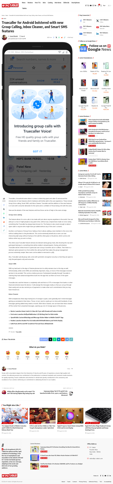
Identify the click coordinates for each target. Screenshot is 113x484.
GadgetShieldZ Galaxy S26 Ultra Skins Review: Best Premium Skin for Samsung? (99, 151)
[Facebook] (86, 5)
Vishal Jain (82, 197)
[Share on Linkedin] (4, 218)
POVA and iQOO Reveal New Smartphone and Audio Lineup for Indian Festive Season (87, 192)
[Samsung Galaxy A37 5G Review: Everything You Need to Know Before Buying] (34, 449)
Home (3, 15)
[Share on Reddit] (62, 37)
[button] (101, 5)
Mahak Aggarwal (84, 215)
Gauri (81, 187)
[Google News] (86, 34)
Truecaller (19, 332)
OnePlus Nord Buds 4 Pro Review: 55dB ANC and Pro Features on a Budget (61, 464)
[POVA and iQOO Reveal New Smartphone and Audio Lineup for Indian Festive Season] (106, 193)
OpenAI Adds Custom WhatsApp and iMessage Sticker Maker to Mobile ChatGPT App (37, 317)
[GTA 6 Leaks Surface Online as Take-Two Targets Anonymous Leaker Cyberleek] (43, 415)
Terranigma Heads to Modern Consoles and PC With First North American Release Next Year (14, 428)
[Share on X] (56, 37)
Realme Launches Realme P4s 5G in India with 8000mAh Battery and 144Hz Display (36, 320)
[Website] (72, 368)
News (6, 15)
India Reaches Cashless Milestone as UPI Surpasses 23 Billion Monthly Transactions (88, 202)
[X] (88, 5)
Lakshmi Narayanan (85, 223)
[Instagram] (93, 5)
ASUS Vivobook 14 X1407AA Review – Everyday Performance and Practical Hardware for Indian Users (98, 131)
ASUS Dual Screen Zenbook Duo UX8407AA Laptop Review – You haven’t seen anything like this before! (99, 141)
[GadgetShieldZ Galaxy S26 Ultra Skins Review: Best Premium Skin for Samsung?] (82, 151)
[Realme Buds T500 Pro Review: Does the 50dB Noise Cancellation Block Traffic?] (82, 161)
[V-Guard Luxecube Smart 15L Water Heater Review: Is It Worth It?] (34, 457)
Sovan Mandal (14, 36)
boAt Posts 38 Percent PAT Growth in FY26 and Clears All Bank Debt (32, 324)
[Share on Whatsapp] (59, 37)
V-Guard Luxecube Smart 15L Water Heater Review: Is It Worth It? (59, 455)
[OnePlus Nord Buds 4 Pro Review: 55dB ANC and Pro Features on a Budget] (34, 466)
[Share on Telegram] (4, 226)
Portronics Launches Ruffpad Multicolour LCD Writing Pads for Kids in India (34, 314)
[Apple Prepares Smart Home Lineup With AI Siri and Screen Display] (70, 415)
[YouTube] (90, 5)
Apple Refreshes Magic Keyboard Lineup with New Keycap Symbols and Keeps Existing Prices (98, 428)
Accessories (67, 422)
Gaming (5, 422)
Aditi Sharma (83, 178)
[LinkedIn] (95, 5)
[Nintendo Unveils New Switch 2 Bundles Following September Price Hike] (106, 213)
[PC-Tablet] (10, 5)
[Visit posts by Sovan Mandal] (4, 37)
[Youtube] (103, 27)
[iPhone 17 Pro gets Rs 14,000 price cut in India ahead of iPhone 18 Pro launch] (106, 185)
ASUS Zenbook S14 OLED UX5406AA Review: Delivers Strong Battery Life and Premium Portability (98, 121)
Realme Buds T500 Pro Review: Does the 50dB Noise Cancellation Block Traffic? (99, 161)
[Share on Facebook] (53, 37)
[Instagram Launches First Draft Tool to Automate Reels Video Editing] (106, 176)
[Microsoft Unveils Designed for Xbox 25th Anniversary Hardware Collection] (106, 221)
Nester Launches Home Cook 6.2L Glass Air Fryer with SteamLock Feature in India (36, 311)
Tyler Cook (82, 207)
